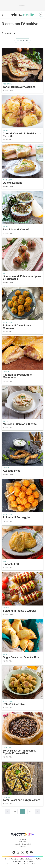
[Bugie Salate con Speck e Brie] (22, 635)
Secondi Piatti (8, 322)
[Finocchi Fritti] (22, 542)
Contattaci (23, 846)
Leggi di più (9, 33)
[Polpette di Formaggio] (22, 495)
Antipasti (6, 131)
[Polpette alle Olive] (22, 682)
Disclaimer (35, 864)
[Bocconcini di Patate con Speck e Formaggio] (22, 254)
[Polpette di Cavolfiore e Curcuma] (22, 303)
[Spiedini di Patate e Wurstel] (22, 588)
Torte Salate (7, 180)
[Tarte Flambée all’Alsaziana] (22, 65)
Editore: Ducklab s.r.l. (27, 859)
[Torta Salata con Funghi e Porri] (22, 778)
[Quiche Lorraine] (22, 161)
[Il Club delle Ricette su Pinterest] (27, 853)
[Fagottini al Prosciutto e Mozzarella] (22, 353)
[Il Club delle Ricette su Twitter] (22, 853)
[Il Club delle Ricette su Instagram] (18, 853)
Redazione (22, 841)
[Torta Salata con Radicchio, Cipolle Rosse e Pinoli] (22, 728)
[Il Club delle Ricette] (22, 15)
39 (22, 811)
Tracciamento (11, 864)
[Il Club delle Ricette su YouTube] (31, 853)
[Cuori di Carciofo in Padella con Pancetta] (22, 111)
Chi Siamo (22, 839)
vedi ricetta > (8, 90)
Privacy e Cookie (23, 864)
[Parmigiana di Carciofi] (22, 207)
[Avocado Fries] (22, 449)
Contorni (6, 561)
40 (30, 811)
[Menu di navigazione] (3, 15)
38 (15, 811)
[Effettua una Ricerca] (41, 15)
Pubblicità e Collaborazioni (23, 844)
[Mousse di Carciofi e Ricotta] (22, 402)
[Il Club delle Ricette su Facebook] (13, 853)
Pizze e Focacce (8, 84)
